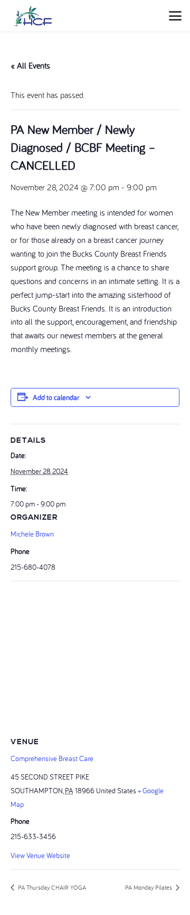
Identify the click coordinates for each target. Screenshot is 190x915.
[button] (175, 15)
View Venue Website (40, 855)
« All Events (30, 65)
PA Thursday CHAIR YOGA (51, 887)
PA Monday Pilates (149, 887)
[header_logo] (32, 16)
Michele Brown (32, 534)
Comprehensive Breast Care (52, 758)
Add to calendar (56, 397)
